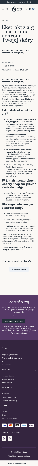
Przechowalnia (7, 383)
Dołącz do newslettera (13, 321)
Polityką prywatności (19, 333)
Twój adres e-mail (8, 316)
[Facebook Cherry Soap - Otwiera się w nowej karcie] (4, 438)
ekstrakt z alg (18, 70)
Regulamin (10, 328)
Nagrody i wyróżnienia (9, 418)
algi (27, 70)
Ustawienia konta (8, 379)
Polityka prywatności (9, 397)
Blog (7, 20)
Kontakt (4, 412)
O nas (4, 415)
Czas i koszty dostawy (9, 400)
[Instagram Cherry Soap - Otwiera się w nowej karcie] (10, 438)
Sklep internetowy (16, 463)
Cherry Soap (3, 20)
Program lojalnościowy (10, 354)
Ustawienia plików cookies (11, 358)
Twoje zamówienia (8, 376)
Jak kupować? (6, 365)
